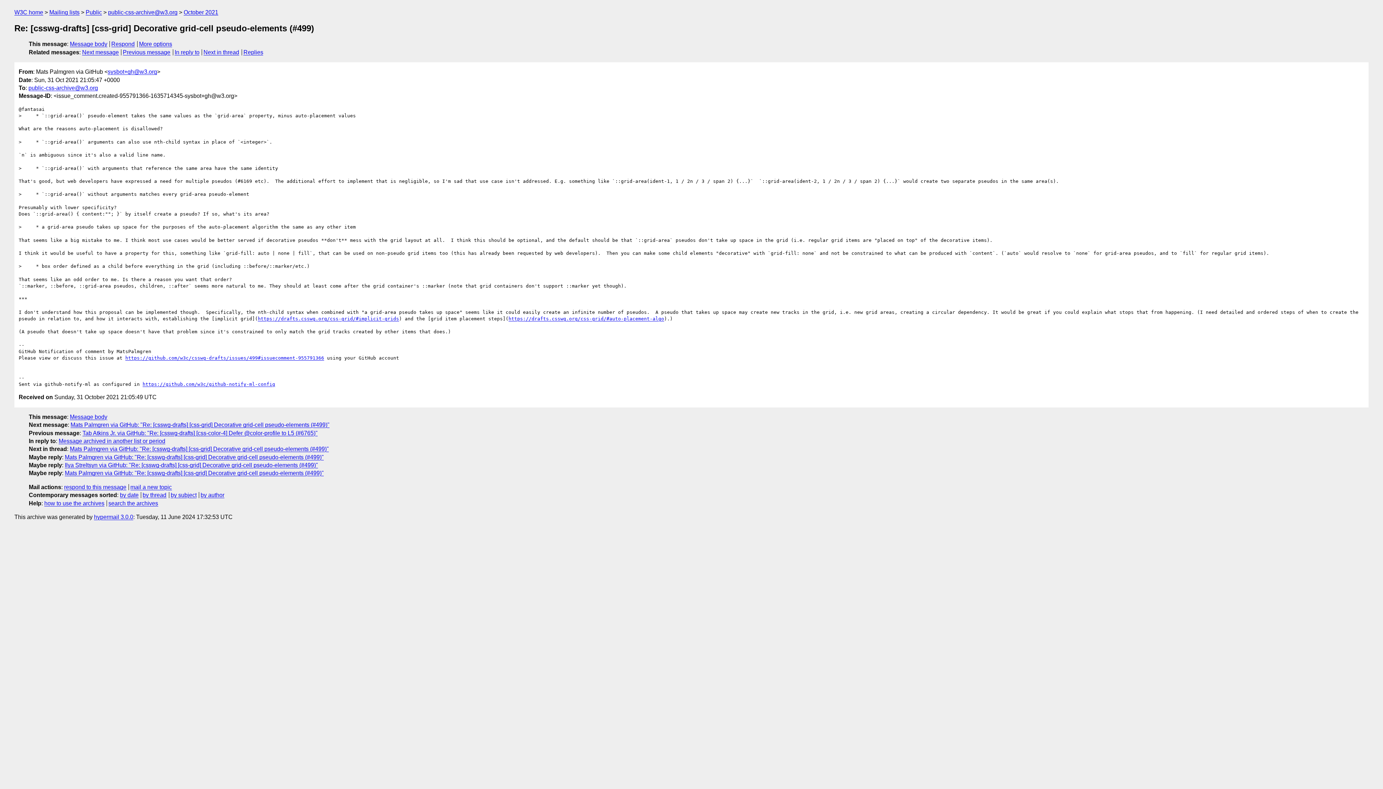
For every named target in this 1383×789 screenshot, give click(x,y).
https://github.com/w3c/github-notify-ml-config (209, 384)
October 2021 (201, 12)
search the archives (133, 503)
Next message (100, 52)
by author (212, 495)
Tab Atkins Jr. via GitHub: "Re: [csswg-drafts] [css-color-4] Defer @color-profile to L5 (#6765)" (200, 433)
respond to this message (95, 487)
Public (94, 12)
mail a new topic (151, 487)
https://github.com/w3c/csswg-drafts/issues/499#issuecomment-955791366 (224, 358)
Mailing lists (64, 12)
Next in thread (221, 52)
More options (155, 44)
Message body (88, 44)
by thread (154, 495)
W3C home (28, 12)
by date (129, 495)
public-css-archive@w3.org (143, 12)
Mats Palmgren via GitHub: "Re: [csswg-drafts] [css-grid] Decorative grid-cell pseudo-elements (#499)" (200, 425)
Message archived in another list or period (112, 441)
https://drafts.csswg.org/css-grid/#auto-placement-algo (586, 318)
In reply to (187, 52)
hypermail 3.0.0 (113, 517)
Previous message (146, 52)
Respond (123, 44)
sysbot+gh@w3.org (132, 72)
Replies (253, 52)
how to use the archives (74, 503)
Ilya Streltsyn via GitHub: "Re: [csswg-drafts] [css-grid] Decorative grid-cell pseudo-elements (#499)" (191, 465)
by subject (184, 495)
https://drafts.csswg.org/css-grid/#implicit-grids (328, 318)
